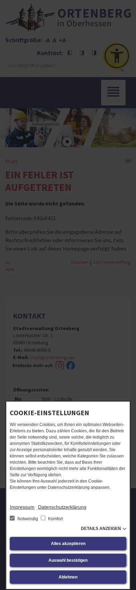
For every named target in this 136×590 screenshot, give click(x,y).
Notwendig (27, 518)
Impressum (22, 507)
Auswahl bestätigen (68, 560)
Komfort (55, 518)
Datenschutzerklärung (62, 507)
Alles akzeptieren (68, 543)
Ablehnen (68, 577)
